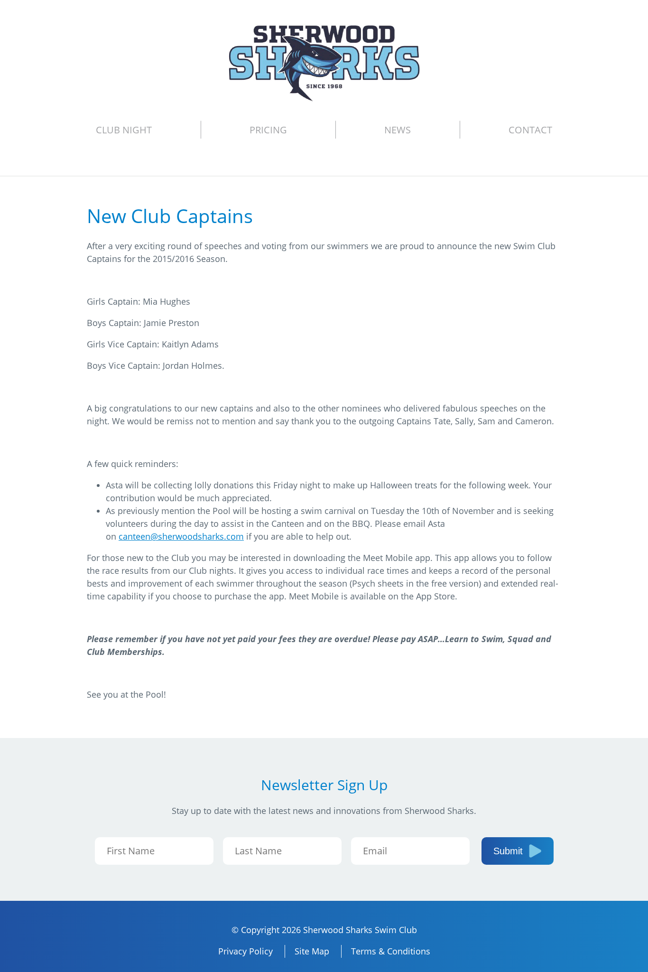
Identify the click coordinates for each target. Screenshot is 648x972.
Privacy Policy (245, 951)
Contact (530, 129)
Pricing (268, 129)
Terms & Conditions (390, 951)
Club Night (124, 129)
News (397, 129)
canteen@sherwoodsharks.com (181, 536)
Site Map (312, 951)
